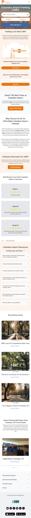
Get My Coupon (15, 167)
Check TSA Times (15, 108)
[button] (15, 256)
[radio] (11, 192)
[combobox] (15, 14)
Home (2, 240)
